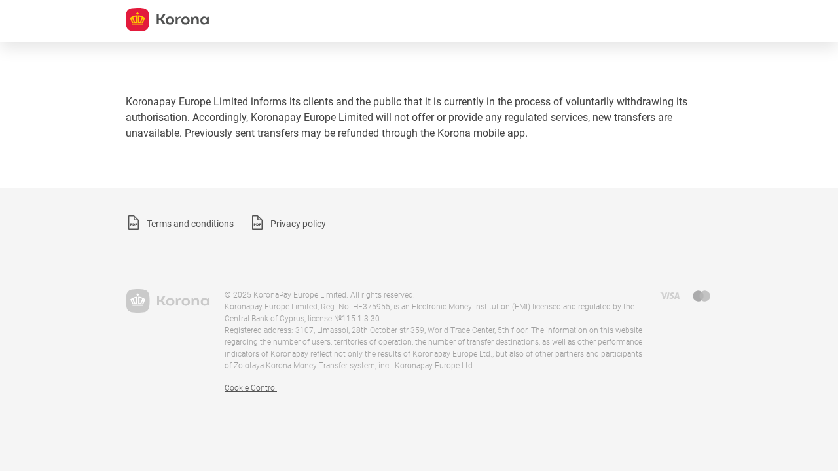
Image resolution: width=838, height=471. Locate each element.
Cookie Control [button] (251, 387)
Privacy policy (298, 223)
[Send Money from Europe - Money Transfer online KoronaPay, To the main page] (167, 301)
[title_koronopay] (167, 19)
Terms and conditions (190, 223)
